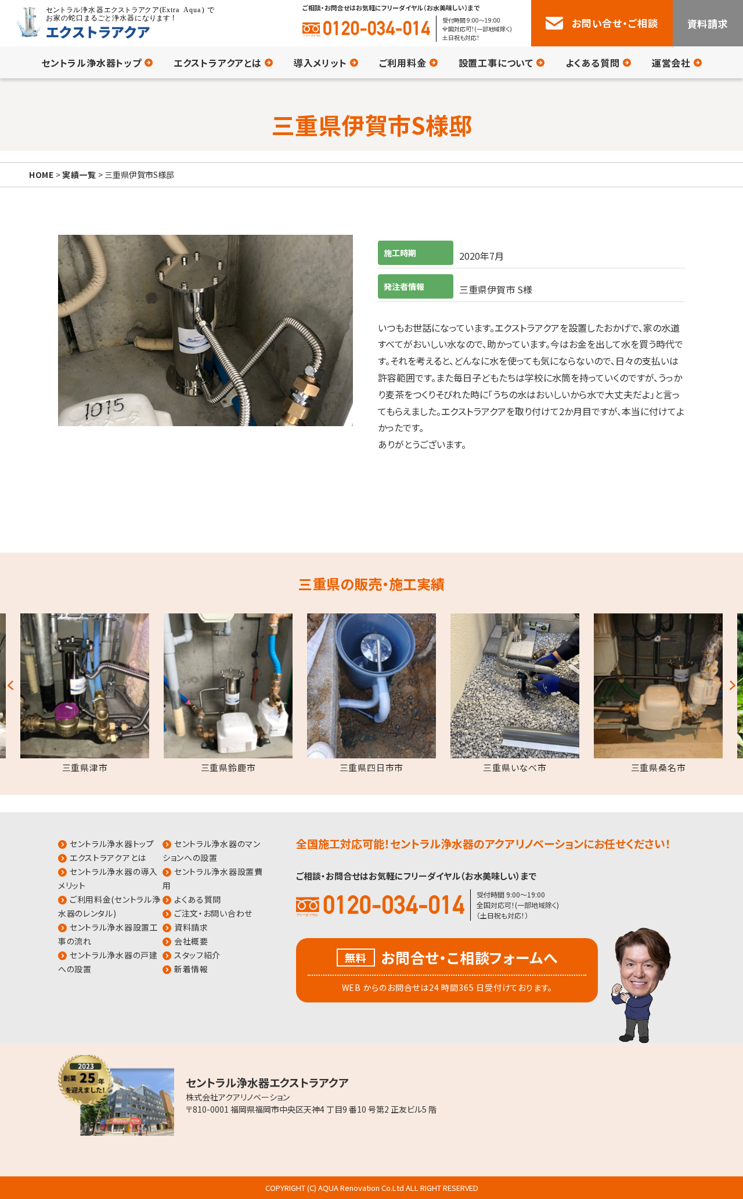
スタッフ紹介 (197, 955)
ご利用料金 (403, 63)
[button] (10, 683)
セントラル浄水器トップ (91, 63)
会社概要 (191, 941)
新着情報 (191, 969)
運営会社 (671, 63)
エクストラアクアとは (218, 63)
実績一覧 (79, 174)
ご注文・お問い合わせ (213, 913)
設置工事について (496, 63)
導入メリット (320, 63)
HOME (41, 174)
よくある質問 (592, 63)
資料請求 (707, 23)
